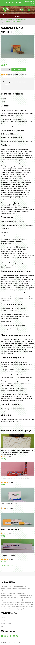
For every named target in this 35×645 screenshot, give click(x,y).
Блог (2, 627)
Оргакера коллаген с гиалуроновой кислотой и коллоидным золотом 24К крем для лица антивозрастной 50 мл (17, 452)
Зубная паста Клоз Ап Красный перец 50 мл (15, 478)
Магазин (4, 621)
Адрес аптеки (6, 624)
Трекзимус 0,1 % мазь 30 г (9, 555)
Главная (3, 618)
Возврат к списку (7, 565)
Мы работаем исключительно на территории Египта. (17, 15)
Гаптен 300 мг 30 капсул (9, 504)
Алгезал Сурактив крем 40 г (10, 529)
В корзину (18, 70)
